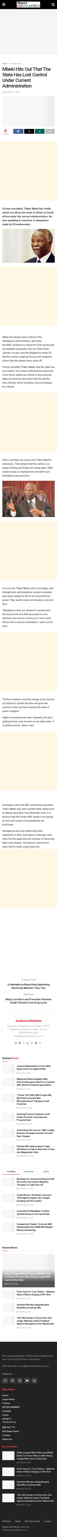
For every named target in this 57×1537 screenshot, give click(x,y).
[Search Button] (53, 4)
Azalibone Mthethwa (28, 1020)
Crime (5, 1415)
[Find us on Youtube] (27, 1380)
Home (4, 64)
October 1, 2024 (24, 1140)
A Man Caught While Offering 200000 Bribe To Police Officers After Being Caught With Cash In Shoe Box (27, 1276)
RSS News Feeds (10, 1431)
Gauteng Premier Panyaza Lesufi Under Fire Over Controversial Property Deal (33, 1117)
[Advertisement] (28, 170)
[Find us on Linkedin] (34, 1380)
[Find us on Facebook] (5, 1380)
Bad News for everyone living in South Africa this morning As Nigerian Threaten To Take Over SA (35, 1182)
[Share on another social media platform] (50, 131)
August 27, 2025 (24, 1073)
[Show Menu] (3, 4)
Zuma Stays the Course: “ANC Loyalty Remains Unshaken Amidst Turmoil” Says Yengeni (35, 1133)
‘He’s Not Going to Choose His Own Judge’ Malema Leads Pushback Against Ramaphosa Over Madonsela (35, 1321)
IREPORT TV (8, 1427)
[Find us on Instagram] (20, 1380)
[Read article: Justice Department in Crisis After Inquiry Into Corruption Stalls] (8, 1069)
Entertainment (16, 64)
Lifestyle (6, 1411)
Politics (6, 1403)
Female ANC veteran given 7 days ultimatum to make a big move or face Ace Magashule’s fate (36, 1149)
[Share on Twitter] (29, 131)
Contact (6, 1435)
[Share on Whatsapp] (40, 131)
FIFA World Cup (9, 1422)
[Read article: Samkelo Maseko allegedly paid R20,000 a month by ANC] (8, 1307)
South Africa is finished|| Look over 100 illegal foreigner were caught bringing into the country (34, 1198)
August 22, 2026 (12, 1284)
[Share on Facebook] (18, 131)
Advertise (7, 1439)
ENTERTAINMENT (11, 1407)
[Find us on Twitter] (12, 1380)
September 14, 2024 (25, 1156)
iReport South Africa (10, 1527)
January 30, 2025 (25, 1124)
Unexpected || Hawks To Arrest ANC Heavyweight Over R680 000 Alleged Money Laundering (34, 1227)
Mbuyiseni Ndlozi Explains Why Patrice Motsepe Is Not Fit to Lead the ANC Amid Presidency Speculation (36, 1082)
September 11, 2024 (11, 92)
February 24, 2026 (25, 1108)
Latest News (8, 1399)
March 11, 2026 (24, 1089)
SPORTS (6, 1419)
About (18, 1521)
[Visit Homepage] (28, 5)
